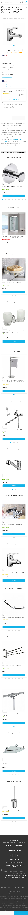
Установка (18, 845)
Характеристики (18, 118)
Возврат (9, 845)
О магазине (14, 840)
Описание (6, 118)
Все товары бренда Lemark (8, 86)
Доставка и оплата (9, 842)
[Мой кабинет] (22, 2)
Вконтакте (10, 855)
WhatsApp (17, 855)
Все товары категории (7, 84)
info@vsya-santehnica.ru (15, 862)
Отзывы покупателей (14, 850)
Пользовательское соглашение (15, 873)
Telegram (14, 855)
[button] (13, 45)
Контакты (14, 847)
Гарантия (22, 842)
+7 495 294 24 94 (14, 859)
